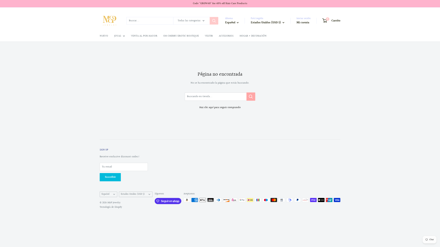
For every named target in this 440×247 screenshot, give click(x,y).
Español (105, 194)
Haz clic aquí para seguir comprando (220, 107)
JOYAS (117, 36)
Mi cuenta (302, 22)
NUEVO (104, 36)
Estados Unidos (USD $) (133, 194)
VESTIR (209, 36)
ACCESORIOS (226, 36)
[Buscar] (214, 21)
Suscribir (110, 177)
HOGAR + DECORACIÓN (253, 36)
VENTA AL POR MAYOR (144, 36)
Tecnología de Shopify (111, 207)
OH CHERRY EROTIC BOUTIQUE (181, 36)
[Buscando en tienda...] (250, 96)
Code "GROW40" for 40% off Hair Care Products (220, 3)
